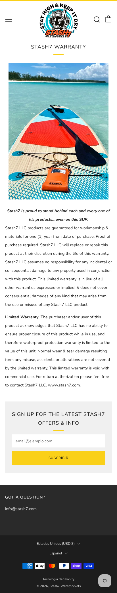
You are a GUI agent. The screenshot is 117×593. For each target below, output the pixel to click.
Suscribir (58, 458)
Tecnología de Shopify (58, 579)
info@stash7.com (21, 509)
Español (55, 553)
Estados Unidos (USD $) (56, 543)
